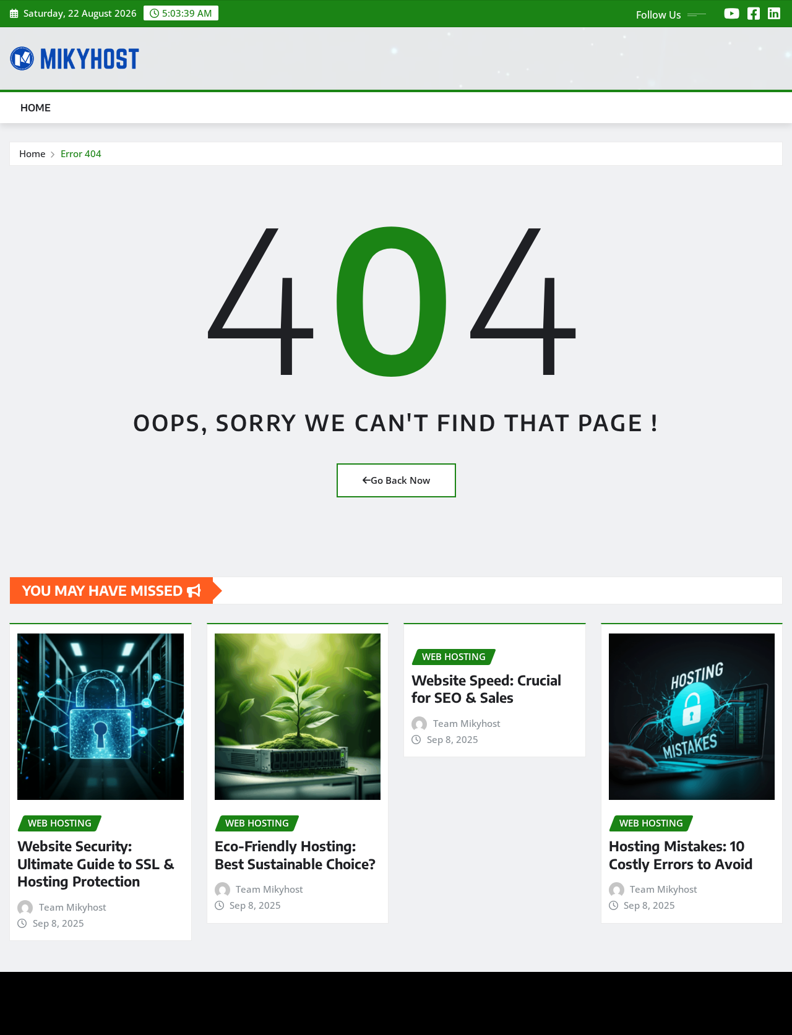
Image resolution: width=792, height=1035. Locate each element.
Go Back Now (400, 480)
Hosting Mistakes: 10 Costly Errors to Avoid (681, 854)
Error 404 (81, 153)
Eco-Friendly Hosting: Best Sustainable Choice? (295, 854)
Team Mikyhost (72, 907)
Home (35, 107)
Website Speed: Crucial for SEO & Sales (486, 688)
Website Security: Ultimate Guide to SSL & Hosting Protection (95, 863)
